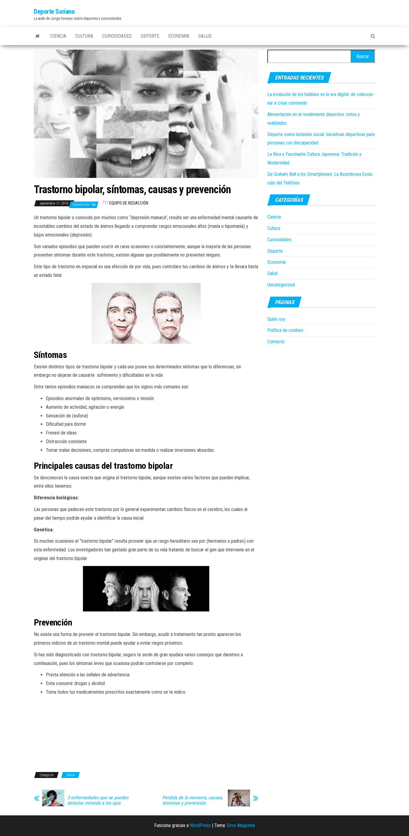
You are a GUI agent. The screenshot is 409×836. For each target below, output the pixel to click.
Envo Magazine (241, 825)
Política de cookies (285, 330)
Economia (178, 36)
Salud (205, 36)
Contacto (275, 341)
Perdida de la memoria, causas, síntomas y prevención (192, 800)
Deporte (150, 36)
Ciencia (58, 36)
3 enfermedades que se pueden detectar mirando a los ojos (97, 800)
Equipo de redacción (128, 203)
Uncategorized (281, 285)
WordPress (200, 825)
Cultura (84, 36)
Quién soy (276, 319)
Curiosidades (117, 36)
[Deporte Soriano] (37, 36)
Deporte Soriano (54, 11)
